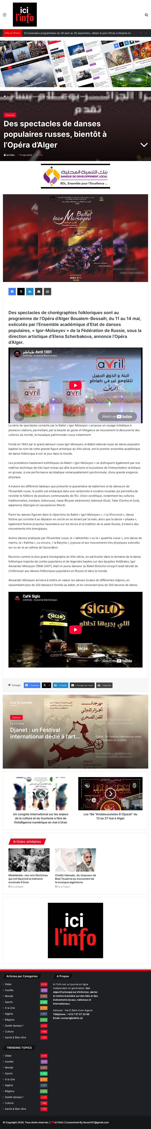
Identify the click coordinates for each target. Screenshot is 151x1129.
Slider (8, 984)
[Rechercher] (146, 16)
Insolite (9, 990)
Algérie (9, 1013)
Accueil (10, 96)
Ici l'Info (10, 155)
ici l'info (59, 1122)
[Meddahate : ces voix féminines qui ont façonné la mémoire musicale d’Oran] (29, 860)
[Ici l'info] (25, 15)
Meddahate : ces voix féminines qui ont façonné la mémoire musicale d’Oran (28, 879)
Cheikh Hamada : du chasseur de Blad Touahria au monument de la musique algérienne (75, 879)
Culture (21, 96)
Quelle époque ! (14, 1025)
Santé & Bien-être (15, 1037)
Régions (9, 1019)
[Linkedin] (30, 291)
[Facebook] (12, 291)
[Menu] (4, 16)
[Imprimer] (47, 291)
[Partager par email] (38, 291)
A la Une (10, 1007)
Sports (9, 1001)
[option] (75, 732)
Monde (9, 996)
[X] (21, 291)
